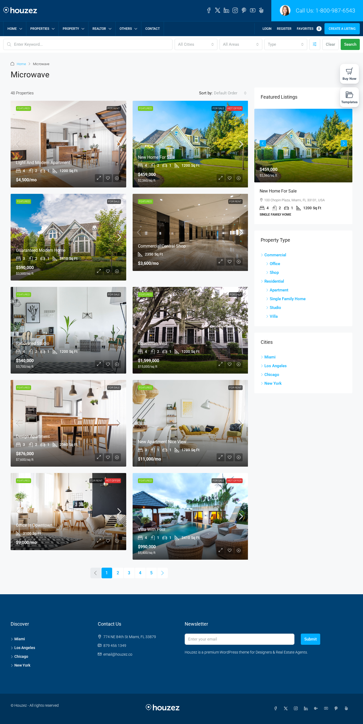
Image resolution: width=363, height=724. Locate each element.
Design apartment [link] (33, 436)
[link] (68, 144)
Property (71, 29)
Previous (263, 143)
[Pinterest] (337, 708)
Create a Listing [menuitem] (342, 29)
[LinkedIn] (307, 708)
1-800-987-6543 (335, 10)
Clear (330, 44)
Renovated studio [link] (32, 343)
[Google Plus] (317, 708)
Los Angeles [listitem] (275, 365)
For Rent (114, 108)
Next (344, 143)
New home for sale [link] (156, 157)
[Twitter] (287, 708)
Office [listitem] (275, 263)
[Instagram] (297, 708)
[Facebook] (277, 708)
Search (350, 44)
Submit (310, 639)
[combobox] (196, 44)
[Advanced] (314, 44)
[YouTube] (327, 708)
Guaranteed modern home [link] (40, 250)
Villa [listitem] (274, 316)
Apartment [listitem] (279, 290)
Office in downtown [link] (34, 525)
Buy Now (349, 79)
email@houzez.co (117, 654)
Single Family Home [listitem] (288, 298)
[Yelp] (347, 708)
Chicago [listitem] (271, 374)
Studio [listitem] (275, 307)
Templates (349, 102)
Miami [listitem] (270, 357)
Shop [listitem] (274, 272)
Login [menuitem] (267, 29)
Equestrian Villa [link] (152, 343)
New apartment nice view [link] (162, 441)
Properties (39, 29)
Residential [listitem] (274, 281)
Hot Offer (234, 108)
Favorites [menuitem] (308, 29)
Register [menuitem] (284, 29)
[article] (303, 166)
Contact (152, 29)
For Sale (218, 108)
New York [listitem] (273, 383)
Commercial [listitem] (275, 255)
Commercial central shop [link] (162, 246)
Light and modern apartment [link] (43, 162)
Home (12, 29)
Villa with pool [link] (151, 529)
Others (126, 29)
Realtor (99, 29)
